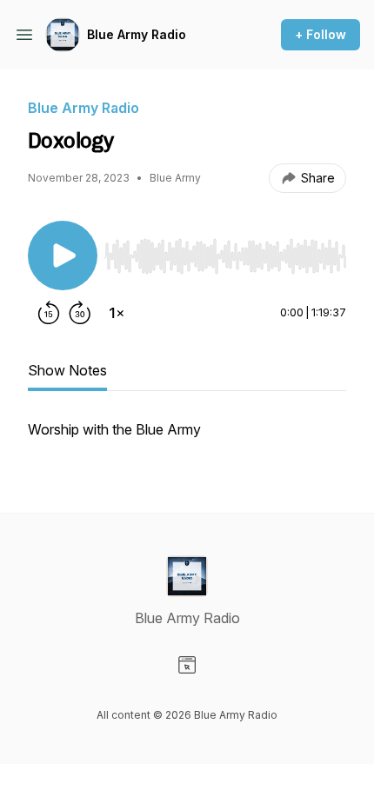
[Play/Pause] (62, 255)
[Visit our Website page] (187, 665)
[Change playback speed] (116, 313)
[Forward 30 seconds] (80, 313)
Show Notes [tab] (67, 370)
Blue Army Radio (136, 34)
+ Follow (320, 34)
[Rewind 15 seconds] (49, 313)
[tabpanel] (187, 438)
